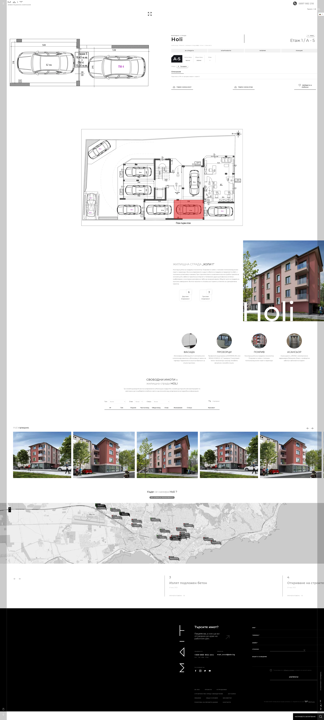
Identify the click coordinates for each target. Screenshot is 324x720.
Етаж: (131, 401)
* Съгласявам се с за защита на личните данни (292, 670)
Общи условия (212, 698)
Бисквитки (227, 698)
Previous (308, 428)
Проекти (181, 45)
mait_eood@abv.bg (226, 655)
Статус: (149, 401)
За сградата (189, 50)
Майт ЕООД (174, 45)
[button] (101, 508)
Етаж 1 (202, 45)
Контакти (227, 702)
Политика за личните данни (206, 702)
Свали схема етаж (245, 87)
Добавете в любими (307, 86)
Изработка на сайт (299, 701)
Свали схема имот (183, 87)
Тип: (105, 401)
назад (312, 35)
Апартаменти (226, 50)
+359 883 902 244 (204, 655)
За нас (197, 689)
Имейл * (255, 643)
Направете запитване (305, 717)
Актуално (232, 694)
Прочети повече (175, 595)
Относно (255, 649)
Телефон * (255, 635)
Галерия (263, 50)
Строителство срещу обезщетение (208, 694)
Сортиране (216, 401)
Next (312, 428)
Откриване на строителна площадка (199, 583)
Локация (299, 50)
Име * (254, 627)
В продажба (222, 689)
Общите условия (289, 670)
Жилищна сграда (192, 45)
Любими (197, 698)
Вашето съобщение (259, 656)
